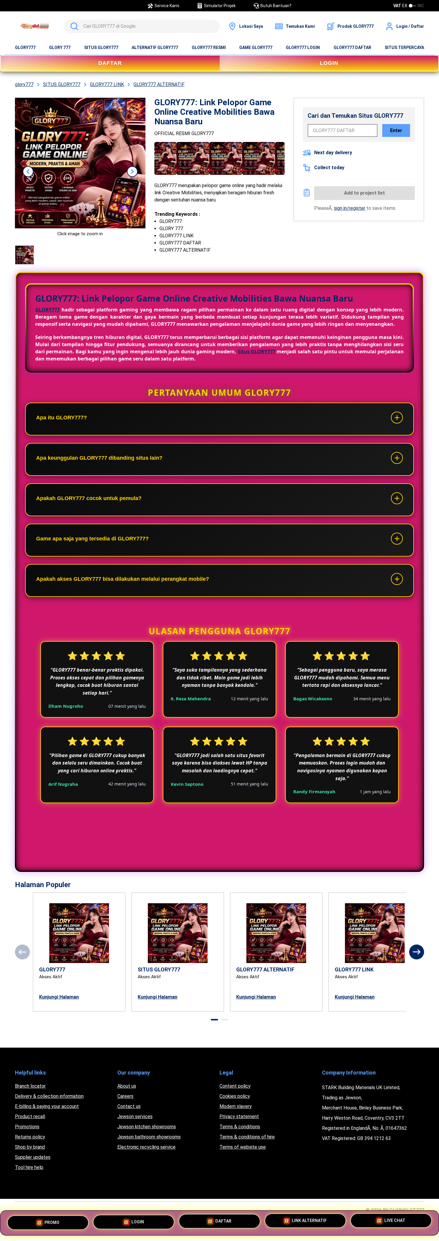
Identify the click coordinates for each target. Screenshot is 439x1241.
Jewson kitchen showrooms (146, 1127)
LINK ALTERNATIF (309, 1222)
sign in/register (349, 208)
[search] (142, 26)
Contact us (129, 1106)
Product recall (30, 1116)
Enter (396, 130)
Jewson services (135, 1116)
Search (73, 26)
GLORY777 (25, 47)
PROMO (51, 1220)
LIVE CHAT (394, 1222)
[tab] (214, 1019)
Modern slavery (236, 1106)
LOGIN (329, 63)
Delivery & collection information (49, 1096)
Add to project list (364, 193)
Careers (125, 1096)
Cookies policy (235, 1096)
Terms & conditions (240, 1127)
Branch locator (30, 1086)
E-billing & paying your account (47, 1106)
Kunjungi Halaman (59, 997)
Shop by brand (30, 1147)
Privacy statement (239, 1116)
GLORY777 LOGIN (303, 47)
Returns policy (30, 1137)
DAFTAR (110, 63)
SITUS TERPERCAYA (404, 47)
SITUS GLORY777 (101, 47)
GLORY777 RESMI (209, 47)
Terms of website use (243, 1147)
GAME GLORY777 (255, 47)
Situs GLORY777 (256, 351)
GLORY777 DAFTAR (352, 47)
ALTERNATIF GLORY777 (155, 47)
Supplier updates (32, 1157)
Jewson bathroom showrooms (149, 1137)
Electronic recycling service (146, 1147)
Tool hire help (29, 1167)
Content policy (235, 1086)
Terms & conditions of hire (247, 1137)
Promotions (27, 1127)
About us (126, 1086)
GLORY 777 (59, 47)
